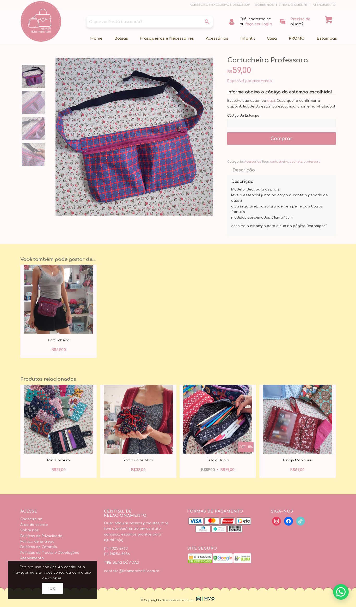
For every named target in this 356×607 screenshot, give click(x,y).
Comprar (281, 138)
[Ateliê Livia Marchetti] (41, 21)
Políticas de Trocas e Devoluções (49, 553)
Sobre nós (29, 530)
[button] (341, 592)
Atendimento (32, 558)
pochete (296, 161)
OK (52, 588)
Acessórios (252, 161)
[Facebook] (276, 521)
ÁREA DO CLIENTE (293, 5)
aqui (271, 101)
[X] (288, 521)
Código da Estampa (243, 115)
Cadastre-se (31, 519)
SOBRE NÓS (264, 5)
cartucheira (279, 161)
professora (312, 161)
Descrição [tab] (243, 170)
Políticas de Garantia (38, 547)
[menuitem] (265, 5)
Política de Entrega (37, 541)
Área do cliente (34, 525)
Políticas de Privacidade (41, 536)
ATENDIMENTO (324, 5)
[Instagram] (300, 521)
